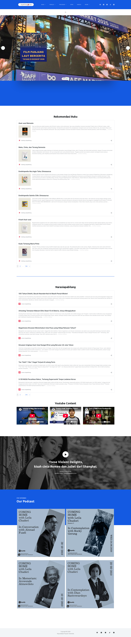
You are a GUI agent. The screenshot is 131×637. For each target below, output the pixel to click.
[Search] (65, 12)
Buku (42, 4)
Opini (71, 4)
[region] (65, 48)
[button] (65, 48)
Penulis (52, 4)
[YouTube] (113, 4)
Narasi (79, 4)
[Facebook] (100, 4)
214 (26, 394)
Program (62, 4)
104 (26, 266)
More (86, 4)
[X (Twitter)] (103, 4)
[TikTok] (110, 4)
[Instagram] (107, 4)
